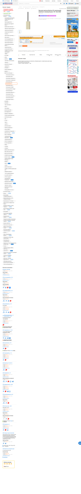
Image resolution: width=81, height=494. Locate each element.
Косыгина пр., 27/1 (8, 342)
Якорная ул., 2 (7, 424)
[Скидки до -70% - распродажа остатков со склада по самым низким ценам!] (72, 84)
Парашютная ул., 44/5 (8, 384)
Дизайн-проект (72, 8)
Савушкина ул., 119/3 (8, 330)
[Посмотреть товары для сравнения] (64, 3)
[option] (23, 55)
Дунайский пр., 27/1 (8, 303)
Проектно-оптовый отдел (9, 448)
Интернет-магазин (6, 269)
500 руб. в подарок (43, 15)
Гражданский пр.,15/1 (8, 290)
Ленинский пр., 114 (8, 353)
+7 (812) (7, 270)
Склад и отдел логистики (9, 432)
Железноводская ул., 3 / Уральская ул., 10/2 (9, 316)
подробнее (5, 457)
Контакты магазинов (8, 267)
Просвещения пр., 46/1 (8, 394)
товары (11, 420)
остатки (11, 350)
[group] (28, 23)
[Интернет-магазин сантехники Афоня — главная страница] (7, 4)
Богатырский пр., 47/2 (8, 277)
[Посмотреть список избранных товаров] (66, 3)
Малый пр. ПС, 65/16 (8, 362)
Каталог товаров (7, 7)
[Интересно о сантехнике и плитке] (73, 47)
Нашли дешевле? (53, 42)
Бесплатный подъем (52, 15)
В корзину (60, 36)
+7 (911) (6, 285)
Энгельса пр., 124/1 (8, 406)
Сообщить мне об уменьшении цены (56, 43)
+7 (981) (6, 273)
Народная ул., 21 (7, 372)
